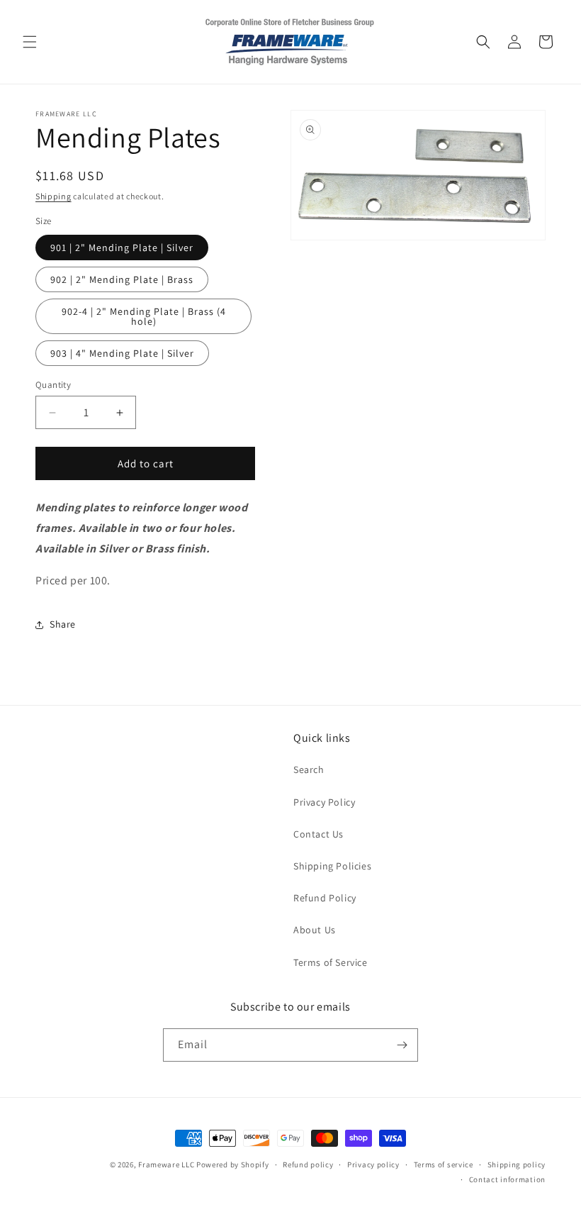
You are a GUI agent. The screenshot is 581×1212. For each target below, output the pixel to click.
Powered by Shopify (232, 1164)
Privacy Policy (324, 802)
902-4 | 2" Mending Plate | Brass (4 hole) (144, 316)
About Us (314, 929)
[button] (29, 41)
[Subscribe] (401, 1045)
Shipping (53, 196)
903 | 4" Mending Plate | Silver (122, 353)
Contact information (507, 1179)
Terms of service (443, 1164)
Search (309, 769)
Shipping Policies (332, 866)
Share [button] (63, 624)
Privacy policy (373, 1164)
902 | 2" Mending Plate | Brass (121, 279)
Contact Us (318, 834)
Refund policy (308, 1164)
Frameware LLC (166, 1164)
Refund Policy (324, 897)
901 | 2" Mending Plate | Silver (121, 247)
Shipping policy (516, 1164)
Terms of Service (330, 962)
